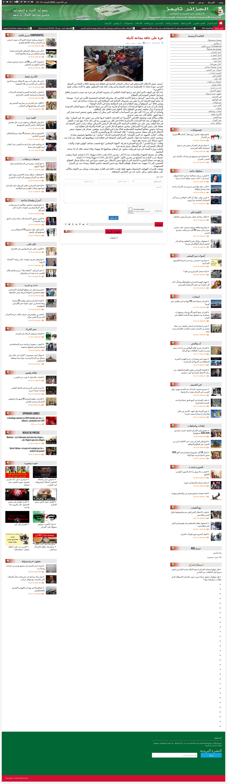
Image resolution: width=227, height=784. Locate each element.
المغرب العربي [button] (199, 23)
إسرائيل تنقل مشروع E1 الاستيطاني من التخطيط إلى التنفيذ (28, 230)
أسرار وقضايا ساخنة (213, 66)
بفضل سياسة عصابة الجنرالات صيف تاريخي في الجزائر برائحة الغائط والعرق (26, 41)
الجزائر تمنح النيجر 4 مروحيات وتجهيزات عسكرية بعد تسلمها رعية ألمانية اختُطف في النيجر (192, 315)
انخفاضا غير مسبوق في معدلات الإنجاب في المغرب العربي (191, 157)
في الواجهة (216, 99)
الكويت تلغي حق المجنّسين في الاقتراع (27, 248)
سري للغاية (148, 23)
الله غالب (138, 23)
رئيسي (221, 2)
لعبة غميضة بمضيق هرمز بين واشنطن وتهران (189, 493)
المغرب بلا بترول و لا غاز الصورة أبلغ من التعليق (193, 473)
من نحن (201, 2)
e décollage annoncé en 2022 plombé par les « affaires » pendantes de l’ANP (26, 419)
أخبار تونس (216, 58)
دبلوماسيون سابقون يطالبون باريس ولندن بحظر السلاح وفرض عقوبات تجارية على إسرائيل (27, 207)
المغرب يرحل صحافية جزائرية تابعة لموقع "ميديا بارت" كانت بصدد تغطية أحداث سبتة (192, 177)
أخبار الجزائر (212, 23)
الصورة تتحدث (215, 72)
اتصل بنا (191, 2)
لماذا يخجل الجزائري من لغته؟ (195, 271)
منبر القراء (217, 120)
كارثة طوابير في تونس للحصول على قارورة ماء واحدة (18, 504)
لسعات (218, 108)
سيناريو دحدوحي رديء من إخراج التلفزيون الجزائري (191, 261)
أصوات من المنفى (213, 69)
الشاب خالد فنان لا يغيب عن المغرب (28, 377)
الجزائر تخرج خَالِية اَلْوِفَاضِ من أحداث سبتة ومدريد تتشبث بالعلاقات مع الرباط (191, 349)
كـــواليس (117, 23)
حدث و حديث (215, 87)
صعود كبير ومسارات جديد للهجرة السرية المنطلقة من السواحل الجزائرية (192, 360)
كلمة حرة (159, 23)
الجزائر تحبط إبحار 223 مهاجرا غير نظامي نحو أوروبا (190, 302)
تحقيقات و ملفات (172, 23)
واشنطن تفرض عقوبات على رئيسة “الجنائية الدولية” (26, 260)
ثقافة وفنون (216, 84)
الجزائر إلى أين (21, 524)
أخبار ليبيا (217, 61)
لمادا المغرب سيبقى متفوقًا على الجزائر (47, 525)
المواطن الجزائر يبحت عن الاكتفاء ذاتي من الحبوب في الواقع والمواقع (191, 442)
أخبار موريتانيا (215, 64)
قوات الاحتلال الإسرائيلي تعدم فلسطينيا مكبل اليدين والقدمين (190, 513)
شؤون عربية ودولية (133, 43)
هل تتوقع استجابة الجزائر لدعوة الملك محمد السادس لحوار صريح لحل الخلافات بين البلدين (196, 570)
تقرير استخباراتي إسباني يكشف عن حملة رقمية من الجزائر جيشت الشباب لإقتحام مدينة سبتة (191, 328)
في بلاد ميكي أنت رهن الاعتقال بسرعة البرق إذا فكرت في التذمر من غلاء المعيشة (26, 82)
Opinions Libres (214, 40)
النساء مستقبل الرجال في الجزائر (29, 333)
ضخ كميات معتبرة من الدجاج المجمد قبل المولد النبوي (27, 164)
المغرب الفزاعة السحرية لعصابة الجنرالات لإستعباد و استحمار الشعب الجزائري (26, 93)
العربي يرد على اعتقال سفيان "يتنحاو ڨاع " (18, 548)
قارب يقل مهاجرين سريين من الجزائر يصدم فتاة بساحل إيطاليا (191, 187)
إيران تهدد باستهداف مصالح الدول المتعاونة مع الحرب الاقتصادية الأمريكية (41, 28)
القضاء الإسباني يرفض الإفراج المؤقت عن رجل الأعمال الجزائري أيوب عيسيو (191, 371)
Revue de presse (214, 49)
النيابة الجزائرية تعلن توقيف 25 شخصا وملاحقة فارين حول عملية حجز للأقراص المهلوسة (28, 303)
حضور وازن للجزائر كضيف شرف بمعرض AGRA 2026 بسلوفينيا (192, 431)
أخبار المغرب (216, 55)
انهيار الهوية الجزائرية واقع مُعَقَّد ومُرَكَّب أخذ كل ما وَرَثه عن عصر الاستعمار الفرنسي (191, 283)
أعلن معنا (211, 2)
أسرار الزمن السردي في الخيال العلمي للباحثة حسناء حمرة (28, 389)
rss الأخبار (217, 553)
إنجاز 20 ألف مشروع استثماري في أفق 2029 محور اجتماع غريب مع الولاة (191, 453)
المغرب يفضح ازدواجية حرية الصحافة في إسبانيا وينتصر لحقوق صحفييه (27, 345)
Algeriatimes (23, 778)
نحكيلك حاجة (216, 123)
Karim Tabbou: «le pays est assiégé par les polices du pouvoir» (27, 449)
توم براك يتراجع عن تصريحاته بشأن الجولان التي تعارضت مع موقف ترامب (26, 578)
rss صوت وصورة (214, 557)
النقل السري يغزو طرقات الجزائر (194, 534)
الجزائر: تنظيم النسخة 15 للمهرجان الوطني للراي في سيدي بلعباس (26, 400)
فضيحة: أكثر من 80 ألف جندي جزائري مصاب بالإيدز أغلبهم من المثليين (26, 63)
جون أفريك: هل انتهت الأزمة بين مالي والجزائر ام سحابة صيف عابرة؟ (193, 412)
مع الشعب (217, 117)
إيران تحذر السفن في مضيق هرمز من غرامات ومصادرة (25, 567)
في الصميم (216, 96)
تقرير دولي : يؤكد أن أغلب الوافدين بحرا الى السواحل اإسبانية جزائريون (191, 198)
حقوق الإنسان (215, 90)
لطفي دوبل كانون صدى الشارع (46, 503)
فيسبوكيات (128, 23)
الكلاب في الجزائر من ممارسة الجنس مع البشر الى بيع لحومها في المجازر (27, 104)
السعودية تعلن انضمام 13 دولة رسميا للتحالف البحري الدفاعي (25, 134)
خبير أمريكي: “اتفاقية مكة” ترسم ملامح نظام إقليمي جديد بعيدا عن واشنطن (26, 271)
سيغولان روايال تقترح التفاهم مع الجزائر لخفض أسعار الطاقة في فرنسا (192, 242)
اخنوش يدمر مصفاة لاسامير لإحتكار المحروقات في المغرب (46, 482)
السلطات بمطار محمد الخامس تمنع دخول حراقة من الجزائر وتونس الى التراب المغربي (140, 28)
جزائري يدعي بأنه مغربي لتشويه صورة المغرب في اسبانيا (17, 482)
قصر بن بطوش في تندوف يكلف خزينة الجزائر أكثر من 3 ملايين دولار (25, 315)
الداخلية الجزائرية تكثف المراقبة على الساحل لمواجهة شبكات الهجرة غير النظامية (25, 186)
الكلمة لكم (217, 75)
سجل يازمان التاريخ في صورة (196, 482)
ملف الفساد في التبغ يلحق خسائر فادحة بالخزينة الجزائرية (192, 401)
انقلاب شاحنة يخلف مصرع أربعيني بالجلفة (191, 216)
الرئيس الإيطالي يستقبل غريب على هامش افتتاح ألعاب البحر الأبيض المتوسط (26, 123)
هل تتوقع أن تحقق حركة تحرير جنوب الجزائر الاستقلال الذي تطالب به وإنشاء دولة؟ (196, 578)
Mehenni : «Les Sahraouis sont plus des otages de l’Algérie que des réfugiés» (26, 438)
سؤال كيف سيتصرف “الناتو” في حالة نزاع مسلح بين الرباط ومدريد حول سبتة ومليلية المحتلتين (27, 358)
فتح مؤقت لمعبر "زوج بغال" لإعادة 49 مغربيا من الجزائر (88, 28)
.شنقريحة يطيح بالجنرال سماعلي (45, 548)
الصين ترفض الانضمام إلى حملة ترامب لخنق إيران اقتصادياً (26, 219)
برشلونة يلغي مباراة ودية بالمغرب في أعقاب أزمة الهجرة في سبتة (26, 145)
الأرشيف (107, 23)
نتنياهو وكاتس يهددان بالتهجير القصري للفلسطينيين (28, 589)
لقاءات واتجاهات (214, 111)
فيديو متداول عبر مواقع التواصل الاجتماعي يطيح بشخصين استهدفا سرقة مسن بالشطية (26, 291)
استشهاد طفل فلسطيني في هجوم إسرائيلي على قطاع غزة (191, 524)
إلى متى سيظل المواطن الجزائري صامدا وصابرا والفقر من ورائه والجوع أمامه (27, 52)
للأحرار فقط (186, 23)
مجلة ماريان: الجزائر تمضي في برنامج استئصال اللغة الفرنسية (193, 146)
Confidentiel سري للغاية (211, 46)
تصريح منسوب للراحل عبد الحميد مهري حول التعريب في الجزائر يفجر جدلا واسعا (190, 390)
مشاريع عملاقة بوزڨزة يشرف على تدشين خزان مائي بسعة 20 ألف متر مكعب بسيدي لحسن (192, 230)
